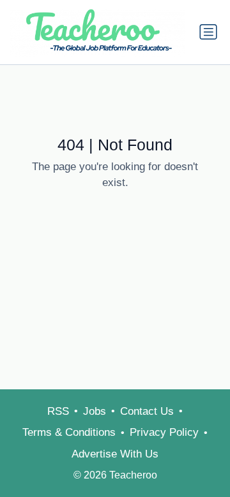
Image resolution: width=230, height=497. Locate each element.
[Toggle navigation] (208, 32)
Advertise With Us (115, 454)
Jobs (94, 411)
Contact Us (147, 411)
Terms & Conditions (69, 432)
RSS (58, 411)
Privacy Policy (164, 432)
